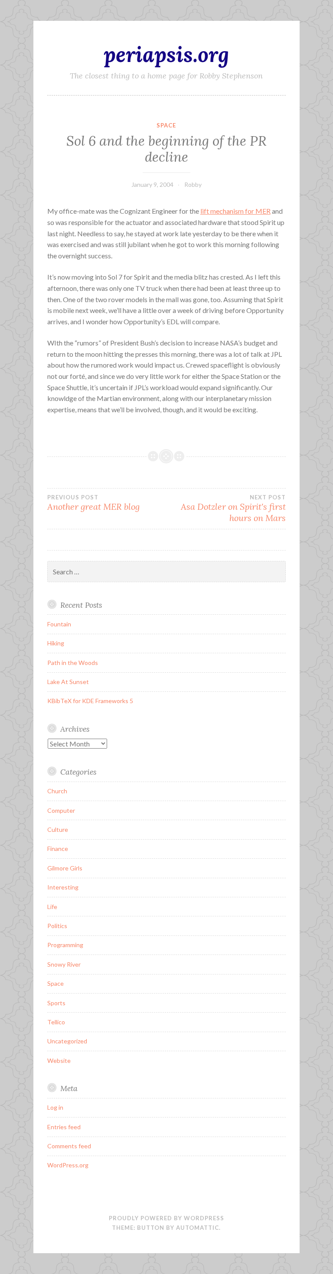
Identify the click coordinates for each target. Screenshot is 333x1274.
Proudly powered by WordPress (166, 1218)
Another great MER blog (93, 503)
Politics (57, 925)
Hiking (55, 643)
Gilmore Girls (64, 868)
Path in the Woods (72, 662)
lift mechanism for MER (235, 211)
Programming (65, 944)
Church (57, 791)
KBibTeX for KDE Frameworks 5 (90, 700)
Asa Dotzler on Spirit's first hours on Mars (233, 508)
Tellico (56, 1022)
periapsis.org (166, 54)
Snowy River (64, 964)
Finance (57, 848)
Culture (57, 829)
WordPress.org (67, 1165)
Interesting (62, 887)
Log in (55, 1107)
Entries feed (64, 1127)
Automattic (197, 1227)
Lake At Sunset (68, 681)
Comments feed (69, 1146)
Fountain (59, 624)
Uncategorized (67, 1041)
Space (166, 125)
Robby (193, 184)
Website (59, 1060)
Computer (61, 810)
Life (52, 906)
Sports (56, 1003)
